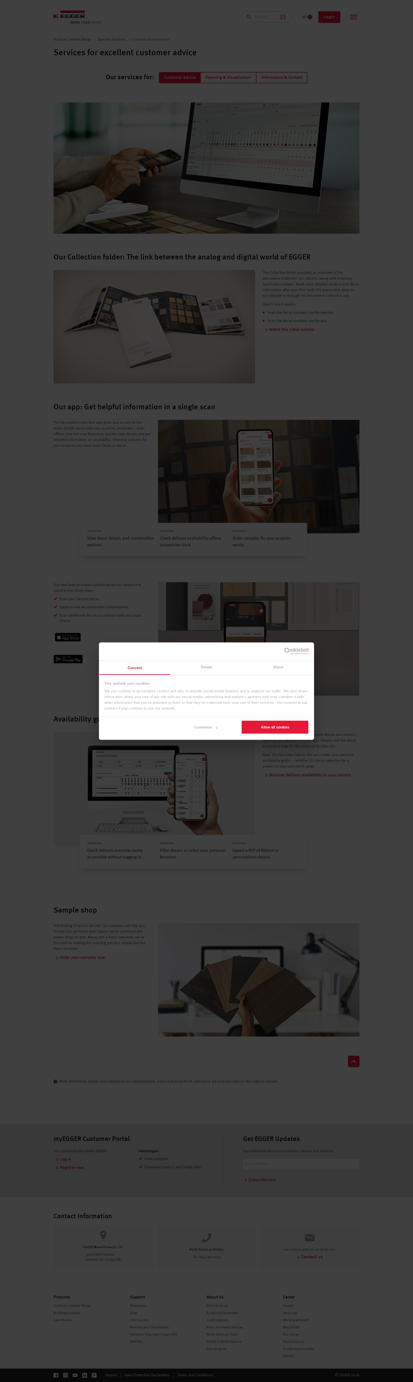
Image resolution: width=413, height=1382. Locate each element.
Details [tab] (206, 667)
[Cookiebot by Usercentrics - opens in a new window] (288, 651)
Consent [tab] (135, 668)
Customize (203, 727)
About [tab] (278, 667)
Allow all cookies (275, 727)
